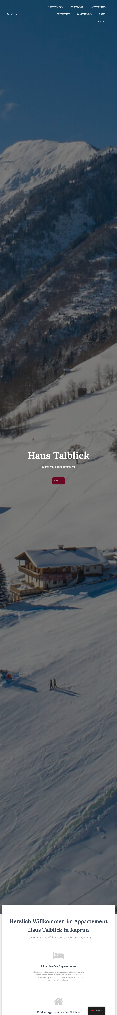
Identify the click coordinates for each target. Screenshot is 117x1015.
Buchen (102, 14)
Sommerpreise (84, 14)
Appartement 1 (77, 7)
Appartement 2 (98, 7)
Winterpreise (63, 14)
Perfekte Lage (55, 7)
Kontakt (102, 21)
